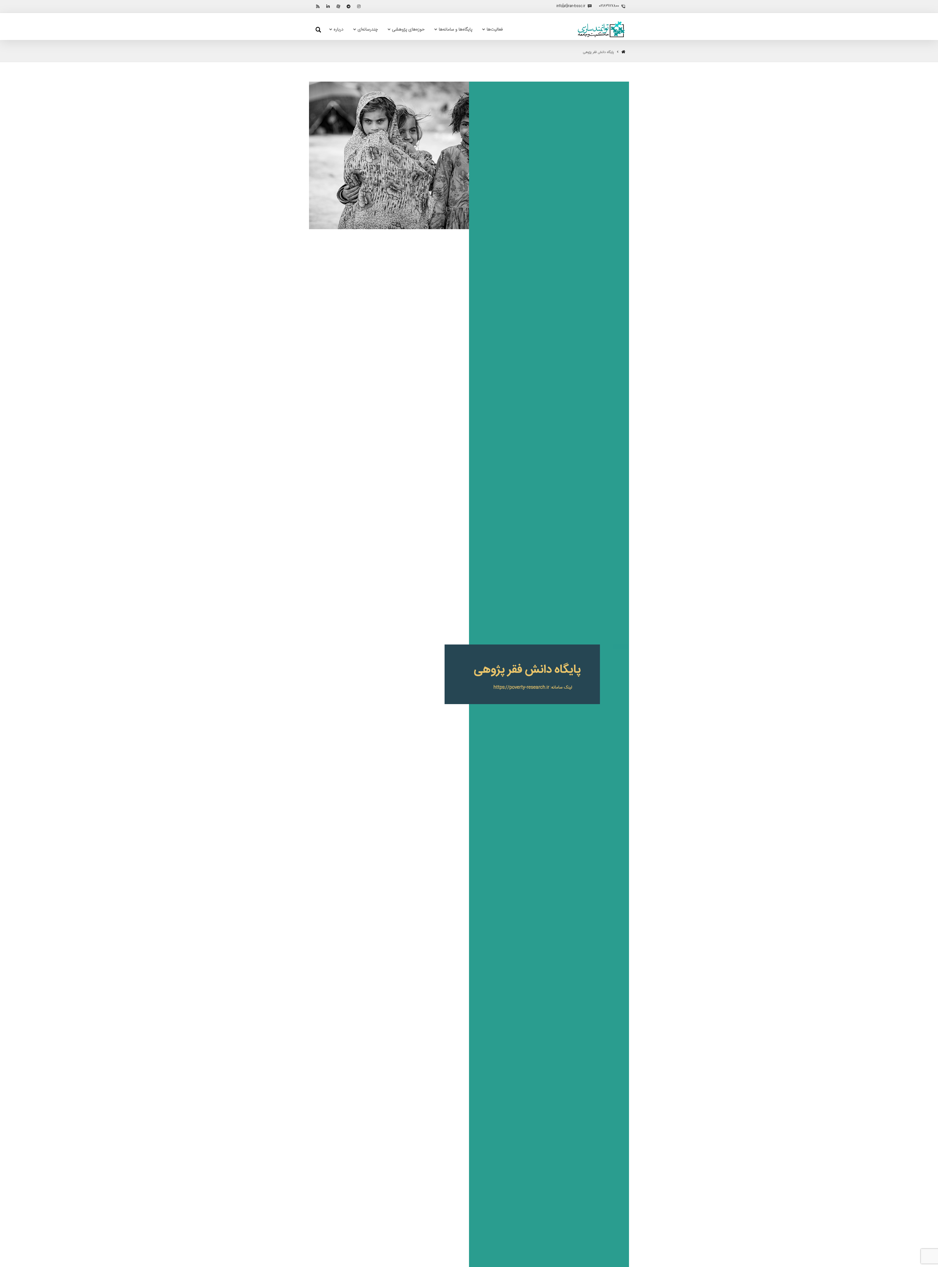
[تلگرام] (348, 6)
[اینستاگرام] (359, 6)
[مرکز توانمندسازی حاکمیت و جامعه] (601, 29)
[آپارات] (338, 6)
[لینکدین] (328, 6)
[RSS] (318, 6)
